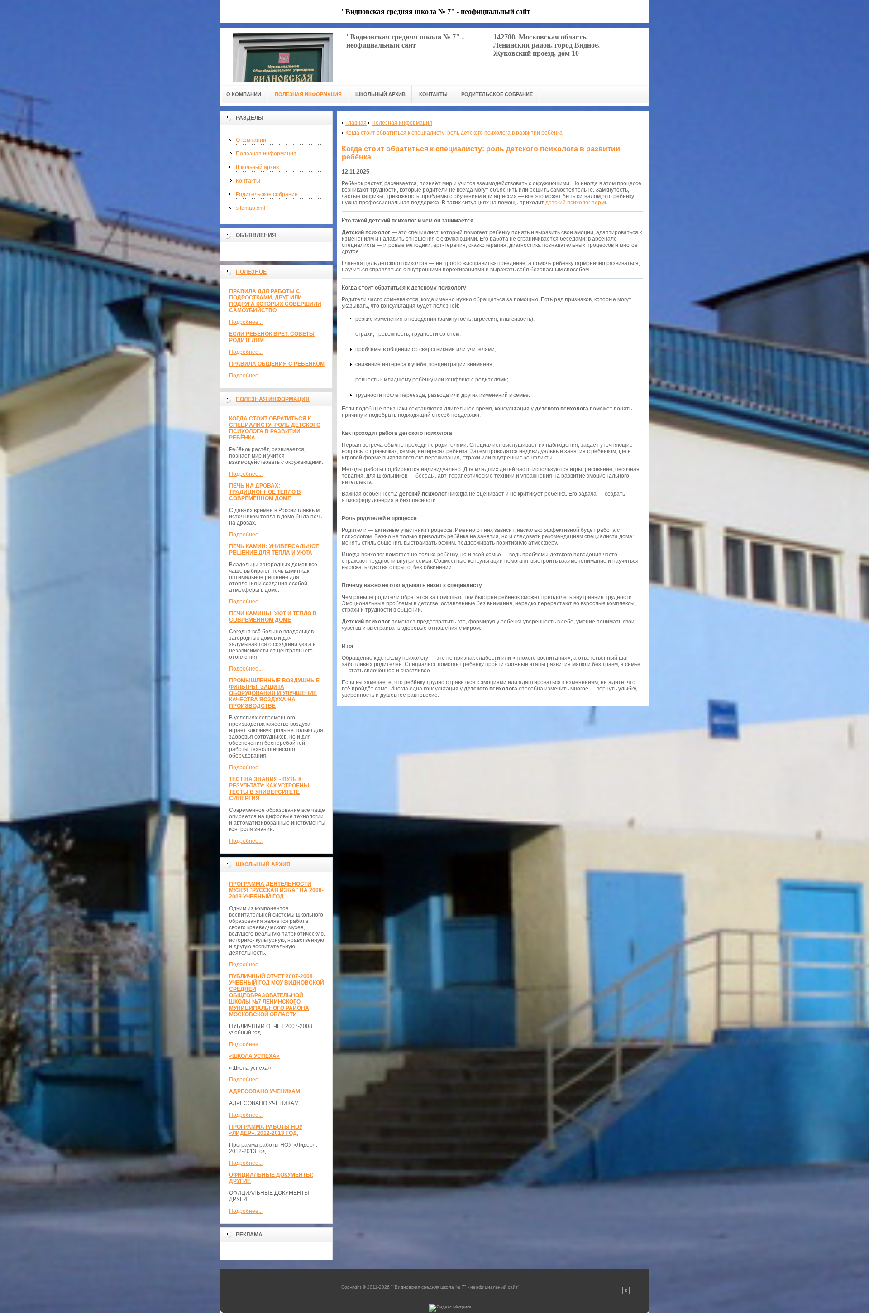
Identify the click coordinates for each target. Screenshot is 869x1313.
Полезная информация (266, 153)
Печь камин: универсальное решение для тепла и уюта (274, 549)
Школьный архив (257, 167)
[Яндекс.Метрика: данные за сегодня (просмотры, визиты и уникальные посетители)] (450, 1308)
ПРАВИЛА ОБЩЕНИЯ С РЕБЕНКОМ (277, 364)
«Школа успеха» (254, 1056)
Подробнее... (246, 322)
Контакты (248, 181)
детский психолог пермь (576, 202)
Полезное (251, 272)
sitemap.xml (250, 208)
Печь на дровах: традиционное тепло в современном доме (265, 492)
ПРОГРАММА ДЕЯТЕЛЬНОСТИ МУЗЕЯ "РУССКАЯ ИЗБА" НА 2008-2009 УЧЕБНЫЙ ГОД (276, 890)
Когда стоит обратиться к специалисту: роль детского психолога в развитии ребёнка (274, 428)
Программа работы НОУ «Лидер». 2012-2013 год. (265, 1130)
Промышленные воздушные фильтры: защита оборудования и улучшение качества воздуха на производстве (274, 693)
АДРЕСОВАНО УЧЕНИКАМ (264, 1091)
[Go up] (626, 1292)
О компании (251, 140)
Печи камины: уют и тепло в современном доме (273, 616)
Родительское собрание (267, 194)
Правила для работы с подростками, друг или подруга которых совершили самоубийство (275, 301)
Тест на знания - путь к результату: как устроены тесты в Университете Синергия (269, 788)
